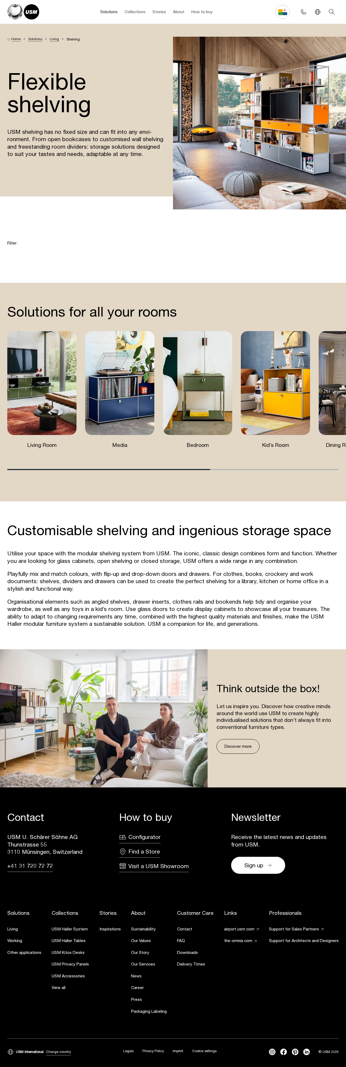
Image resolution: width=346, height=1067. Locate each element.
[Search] (332, 12)
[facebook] (283, 1052)
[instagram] (272, 1052)
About (178, 11)
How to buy (202, 11)
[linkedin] (306, 1052)
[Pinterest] (295, 1052)
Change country (58, 1051)
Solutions (109, 11)
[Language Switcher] (318, 12)
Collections (135, 11)
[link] (24, 929)
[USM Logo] (23, 12)
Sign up (253, 865)
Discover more (238, 746)
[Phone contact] (303, 12)
